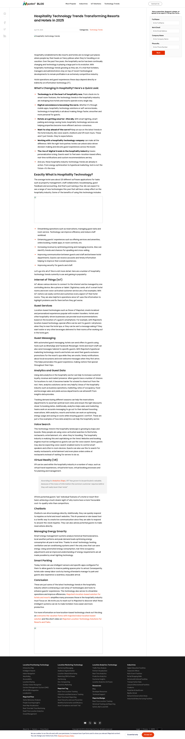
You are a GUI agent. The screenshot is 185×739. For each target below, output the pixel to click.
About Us (26, 729)
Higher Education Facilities (136, 668)
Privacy (145, 729)
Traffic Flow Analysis (99, 668)
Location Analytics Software (102, 682)
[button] (5, 29)
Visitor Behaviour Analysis (32, 700)
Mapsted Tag (63, 688)
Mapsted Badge (98, 698)
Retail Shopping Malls (134, 676)
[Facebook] (100, 723)
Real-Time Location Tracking (68, 692)
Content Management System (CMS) (36, 687)
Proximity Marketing (65, 685)
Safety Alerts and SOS (100, 707)
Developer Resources (99, 692)
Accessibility (27, 679)
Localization (27, 693)
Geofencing (62, 679)
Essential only (132, 735)
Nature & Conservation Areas (137, 696)
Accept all (148, 735)
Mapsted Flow (28, 697)
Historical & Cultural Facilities (137, 679)
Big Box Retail (132, 693)
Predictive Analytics (99, 676)
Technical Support (98, 694)
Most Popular (71, 4)
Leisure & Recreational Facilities (138, 685)
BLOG (40, 3)
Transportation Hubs (134, 682)
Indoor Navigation (29, 674)
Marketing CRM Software (66, 676)
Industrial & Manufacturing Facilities (139, 699)
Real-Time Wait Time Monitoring (34, 708)
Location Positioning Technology (36, 665)
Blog (93, 689)
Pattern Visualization (99, 671)
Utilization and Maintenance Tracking (70, 694)
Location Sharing (29, 682)
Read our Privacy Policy (66, 736)
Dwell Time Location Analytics (33, 711)
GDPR (153, 729)
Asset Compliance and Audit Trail (69, 705)
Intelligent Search (29, 671)
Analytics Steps (59, 481)
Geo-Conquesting (64, 682)
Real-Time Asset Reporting (67, 697)
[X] (90, 723)
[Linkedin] (95, 723)
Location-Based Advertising (67, 674)
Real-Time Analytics (99, 674)
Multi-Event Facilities (134, 674)
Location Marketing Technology (70, 665)
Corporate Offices (133, 671)
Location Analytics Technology (104, 665)
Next (158, 53)
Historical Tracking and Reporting (103, 704)
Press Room (44, 729)
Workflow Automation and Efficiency (70, 703)
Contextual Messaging (65, 668)
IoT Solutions (96, 4)
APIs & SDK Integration (31, 690)
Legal (138, 729)
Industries (83, 4)
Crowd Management (30, 714)
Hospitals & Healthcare (135, 690)
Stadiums (130, 687)
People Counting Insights (31, 703)
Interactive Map (28, 668)
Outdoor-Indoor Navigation (32, 685)
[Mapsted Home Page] (29, 3)
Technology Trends (112, 4)
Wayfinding (26, 676)
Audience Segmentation (66, 671)
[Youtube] (85, 723)
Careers (34, 729)
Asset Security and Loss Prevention (70, 700)
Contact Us (155, 4)
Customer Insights (98, 679)
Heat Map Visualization (31, 705)
